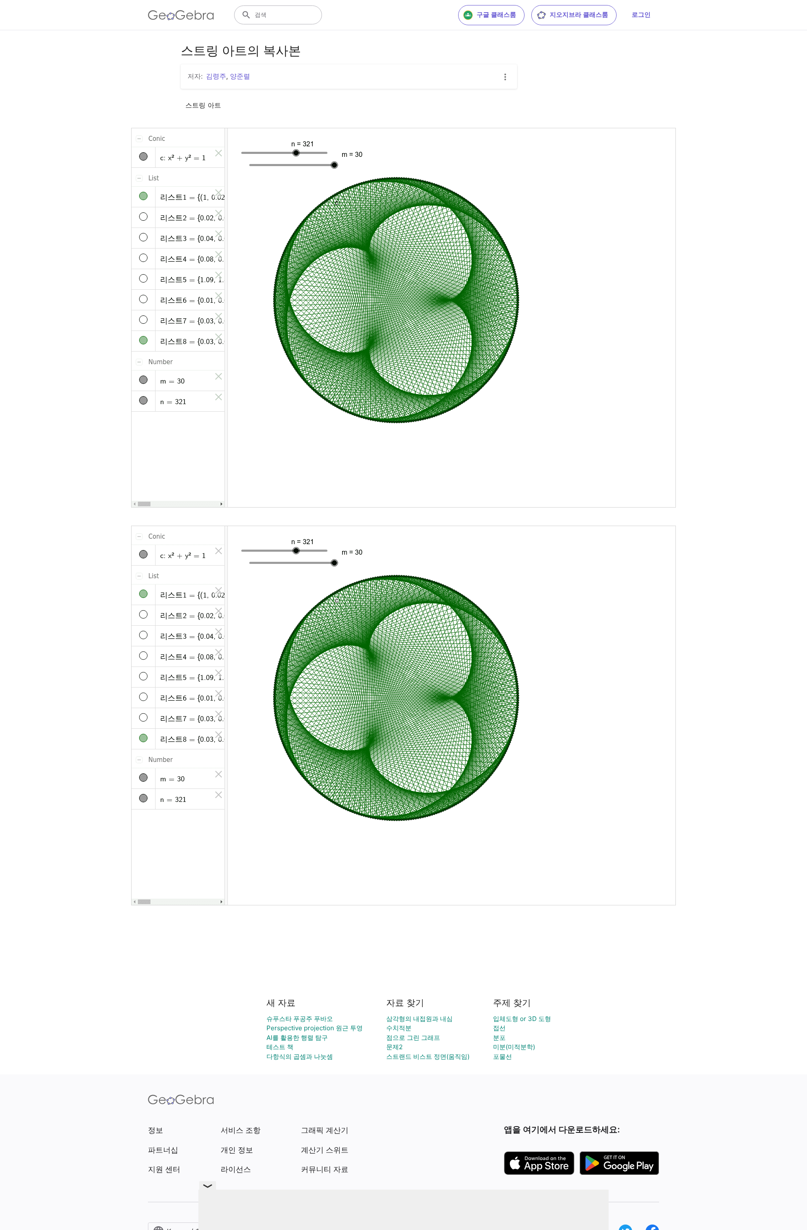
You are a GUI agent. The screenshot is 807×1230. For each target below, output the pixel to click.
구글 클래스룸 (496, 15)
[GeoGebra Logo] (181, 15)
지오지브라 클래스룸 (579, 15)
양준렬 (240, 76)
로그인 (641, 15)
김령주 (216, 76)
